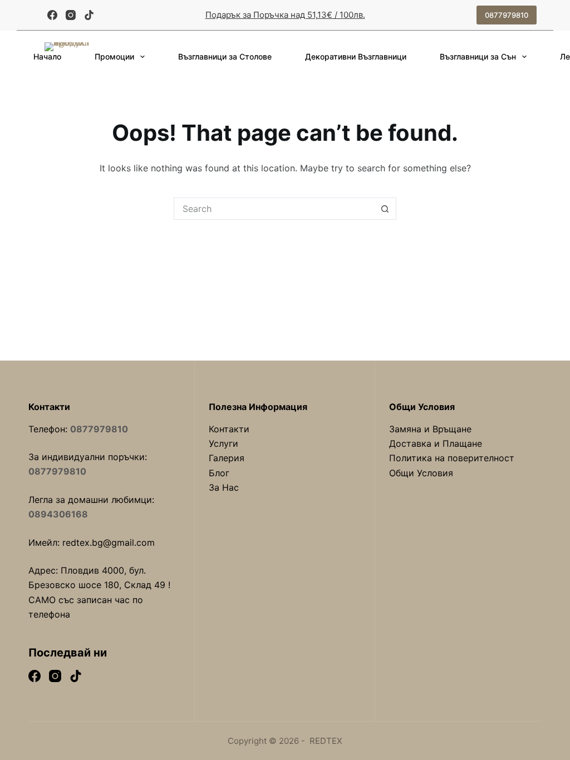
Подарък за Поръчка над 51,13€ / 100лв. (285, 14)
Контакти (229, 429)
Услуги (223, 443)
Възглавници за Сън (478, 56)
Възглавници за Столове (225, 56)
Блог (219, 472)
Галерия (226, 457)
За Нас (224, 487)
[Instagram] (71, 15)
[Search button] (385, 209)
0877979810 (506, 15)
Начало (47, 56)
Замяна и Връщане (430, 429)
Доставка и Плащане (435, 443)
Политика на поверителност (451, 457)
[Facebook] (52, 15)
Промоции (114, 56)
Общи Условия (421, 472)
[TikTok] (89, 15)
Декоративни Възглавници (355, 56)
